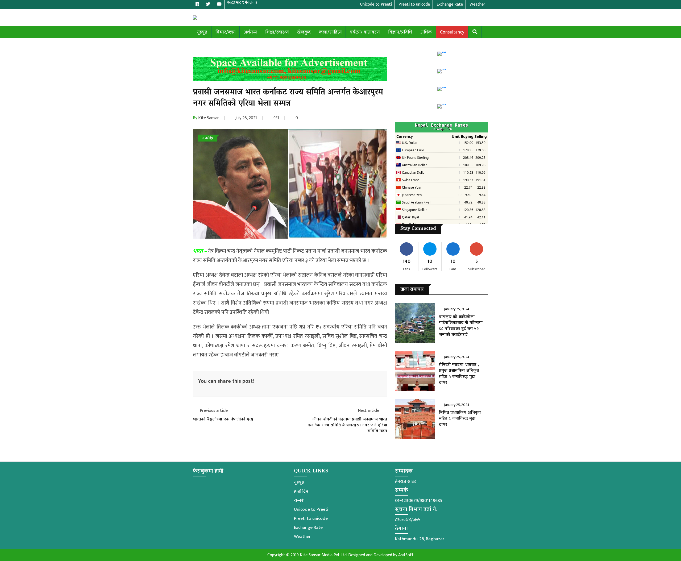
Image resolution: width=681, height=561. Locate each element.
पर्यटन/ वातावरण (365, 32)
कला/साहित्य (330, 32)
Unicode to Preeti (311, 509)
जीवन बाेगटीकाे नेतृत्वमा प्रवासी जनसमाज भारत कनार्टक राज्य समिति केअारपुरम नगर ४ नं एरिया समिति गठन (347, 425)
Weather (302, 536)
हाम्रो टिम (301, 491)
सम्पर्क (299, 500)
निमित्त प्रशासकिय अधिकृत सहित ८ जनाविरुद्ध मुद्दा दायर (460, 419)
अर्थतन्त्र (250, 32)
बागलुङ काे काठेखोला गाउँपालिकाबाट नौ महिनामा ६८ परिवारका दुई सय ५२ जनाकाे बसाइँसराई (461, 326)
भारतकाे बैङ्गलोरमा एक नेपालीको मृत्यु (223, 419)
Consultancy (452, 32)
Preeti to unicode (311, 518)
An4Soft (406, 555)
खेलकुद (304, 32)
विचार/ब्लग (225, 32)
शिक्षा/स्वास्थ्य (277, 32)
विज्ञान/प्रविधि (400, 32)
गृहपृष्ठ (202, 32)
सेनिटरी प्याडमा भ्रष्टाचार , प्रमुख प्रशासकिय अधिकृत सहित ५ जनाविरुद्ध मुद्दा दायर (459, 374)
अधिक (426, 32)
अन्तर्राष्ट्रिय (207, 138)
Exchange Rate (308, 527)
